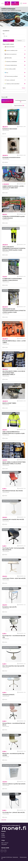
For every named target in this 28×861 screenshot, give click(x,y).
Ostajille (3, 835)
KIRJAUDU (7, 4)
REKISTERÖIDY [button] (15, 4)
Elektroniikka (9, 57)
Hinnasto (3, 837)
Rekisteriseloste (23, 857)
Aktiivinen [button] (8, 40)
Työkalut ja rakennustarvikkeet (12, 83)
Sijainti (4, 87)
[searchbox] (3, 90)
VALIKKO (25, 3)
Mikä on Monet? (4, 842)
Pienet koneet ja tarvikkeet (12, 76)
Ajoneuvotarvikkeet (10, 46)
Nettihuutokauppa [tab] (7, 101)
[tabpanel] (14, 464)
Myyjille (2, 833)
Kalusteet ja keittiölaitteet (11, 61)
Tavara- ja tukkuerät (10, 80)
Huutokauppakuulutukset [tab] (20, 101)
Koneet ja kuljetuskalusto (11, 65)
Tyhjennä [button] (23, 87)
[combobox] (14, 90)
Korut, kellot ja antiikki (11, 68)
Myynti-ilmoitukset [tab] (19, 105)
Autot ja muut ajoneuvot (11, 54)
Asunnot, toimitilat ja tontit (11, 50)
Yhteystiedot (4, 844)
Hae (3, 33)
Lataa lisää (3, 819)
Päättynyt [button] (20, 40)
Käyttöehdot (15, 857)
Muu (7, 72)
